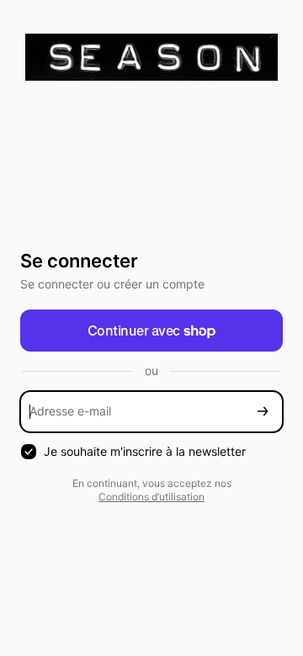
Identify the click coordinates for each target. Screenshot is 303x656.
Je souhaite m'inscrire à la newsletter (145, 451)
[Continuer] (262, 411)
